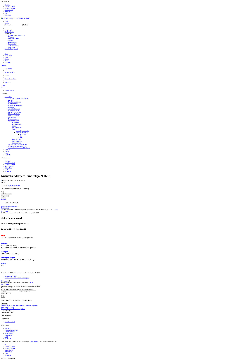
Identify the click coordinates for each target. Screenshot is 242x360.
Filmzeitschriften (13, 103)
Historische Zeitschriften (15, 105)
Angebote (7, 154)
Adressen (11, 40)
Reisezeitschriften (13, 119)
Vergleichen (5, 196)
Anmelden (11, 35)
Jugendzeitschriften (14, 109)
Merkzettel (11, 47)
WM (21, 137)
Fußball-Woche (16, 127)
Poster (6, 153)
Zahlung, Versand (10, 8)
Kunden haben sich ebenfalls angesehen (26, 305)
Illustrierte (11, 107)
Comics (10, 100)
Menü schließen (9, 32)
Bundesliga (23, 134)
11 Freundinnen (16, 124)
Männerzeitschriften (14, 114)
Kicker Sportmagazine (22, 131)
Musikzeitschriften (13, 117)
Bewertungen (14, 206)
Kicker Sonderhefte (22, 132)
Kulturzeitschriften (13, 110)
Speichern (4, 303)
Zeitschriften (8, 97)
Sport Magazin (16, 143)
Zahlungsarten (12, 42)
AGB (6, 13)
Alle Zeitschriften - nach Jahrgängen (19, 148)
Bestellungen (12, 44)
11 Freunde (15, 122)
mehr (56, 209)
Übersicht (11, 37)
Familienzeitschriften (14, 102)
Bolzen (14, 126)
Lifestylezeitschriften (14, 112)
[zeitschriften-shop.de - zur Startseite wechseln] (15, 18)
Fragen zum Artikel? (11, 276)
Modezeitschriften (13, 115)
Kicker (14, 129)
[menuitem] (123, 5)
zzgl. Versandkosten (14, 185)
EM (21, 136)
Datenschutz (8, 11)
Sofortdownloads (13, 45)
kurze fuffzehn (16, 139)
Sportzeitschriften (13, 120)
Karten (7, 151)
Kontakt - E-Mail (10, 6)
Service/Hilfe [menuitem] (8, 8)
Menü (6, 21)
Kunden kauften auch (7, 305)
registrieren (21, 35)
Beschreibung (5, 206)
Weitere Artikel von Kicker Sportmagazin (17, 278)
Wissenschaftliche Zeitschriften (17, 144)
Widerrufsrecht (9, 10)
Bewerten (4, 199)
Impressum (8, 15)
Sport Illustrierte (17, 141)
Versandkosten (33, 342)
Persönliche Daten (13, 38)
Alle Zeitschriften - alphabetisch (17, 146)
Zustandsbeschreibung (11, 330)
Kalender (7, 149)
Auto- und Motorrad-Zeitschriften (18, 98)
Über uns (7, 5)
